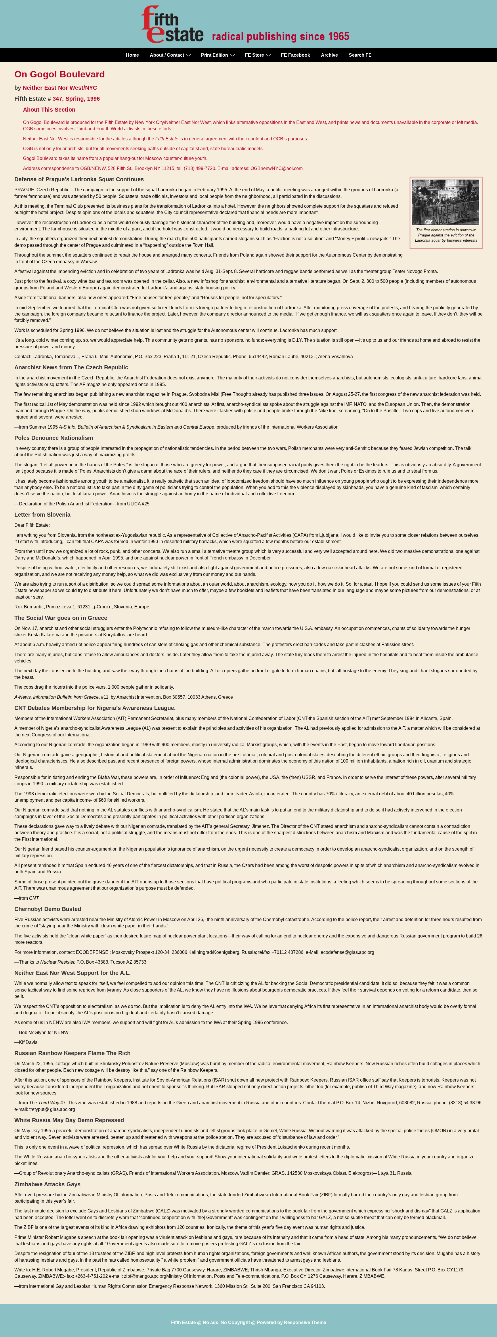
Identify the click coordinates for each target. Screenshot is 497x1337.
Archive (329, 55)
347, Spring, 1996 (76, 99)
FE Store (254, 55)
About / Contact (167, 55)
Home (132, 55)
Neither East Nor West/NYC (60, 88)
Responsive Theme (305, 1322)
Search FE (360, 55)
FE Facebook (295, 55)
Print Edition (214, 55)
